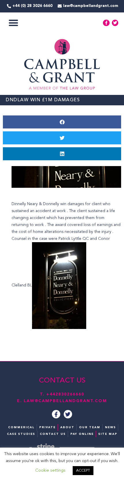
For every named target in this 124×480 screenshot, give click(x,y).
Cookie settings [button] (50, 470)
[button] (13, 23)
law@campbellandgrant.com (65, 401)
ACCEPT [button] (83, 470)
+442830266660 (65, 394)
